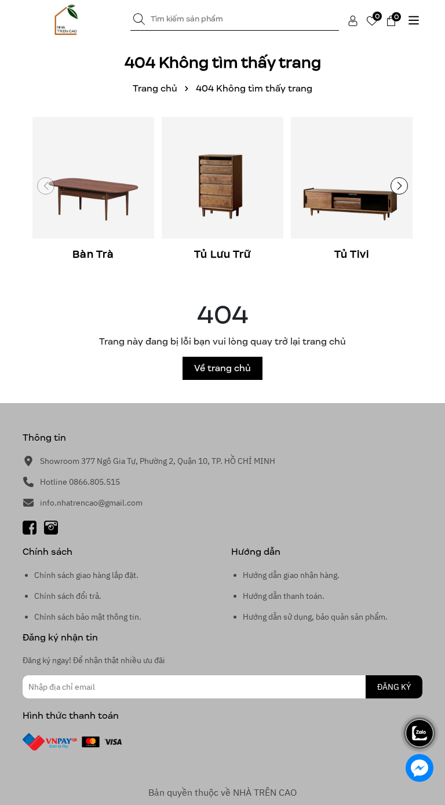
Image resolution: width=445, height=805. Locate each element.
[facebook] (30, 527)
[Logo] (66, 20)
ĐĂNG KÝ (394, 687)
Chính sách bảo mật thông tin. (87, 617)
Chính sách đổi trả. (67, 596)
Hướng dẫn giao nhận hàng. (291, 575)
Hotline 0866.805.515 (80, 482)
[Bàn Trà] (93, 189)
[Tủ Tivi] (351, 189)
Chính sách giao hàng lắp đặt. (86, 575)
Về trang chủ (222, 368)
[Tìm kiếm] (139, 19)
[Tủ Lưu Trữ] (222, 189)
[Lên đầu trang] (420, 700)
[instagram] (51, 527)
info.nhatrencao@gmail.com (91, 502)
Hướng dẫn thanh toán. (283, 596)
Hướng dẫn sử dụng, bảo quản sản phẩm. (315, 617)
